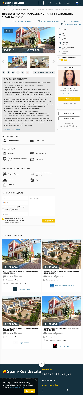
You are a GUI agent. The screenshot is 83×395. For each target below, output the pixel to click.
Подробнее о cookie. (17, 387)
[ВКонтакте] (61, 126)
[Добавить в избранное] (38, 241)
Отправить (48, 221)
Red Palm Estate (64, 346)
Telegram (15, 209)
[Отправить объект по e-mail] (13, 72)
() (51, 3)
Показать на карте (45, 72)
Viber (6, 209)
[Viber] (70, 126)
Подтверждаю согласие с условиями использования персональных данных (14, 220)
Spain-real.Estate (24, 289)
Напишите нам (50, 380)
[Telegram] (76, 126)
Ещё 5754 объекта (69, 103)
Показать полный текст (12, 130)
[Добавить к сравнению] (34, 241)
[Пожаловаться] (27, 72)
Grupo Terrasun (69, 94)
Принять (29, 391)
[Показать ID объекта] (22, 72)
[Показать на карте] (3, 72)
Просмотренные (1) (74, 21)
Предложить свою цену (73, 24)
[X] (67, 126)
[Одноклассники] (64, 126)
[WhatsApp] (73, 126)
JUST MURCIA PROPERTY (64, 286)
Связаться (70, 99)
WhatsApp (21, 207)
